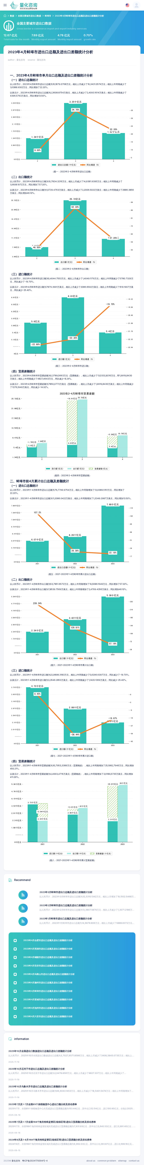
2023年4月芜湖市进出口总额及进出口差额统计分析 (48, 948)
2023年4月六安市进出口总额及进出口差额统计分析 (48, 1016)
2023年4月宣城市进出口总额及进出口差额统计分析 (48, 999)
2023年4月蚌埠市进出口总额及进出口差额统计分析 (48, 991)
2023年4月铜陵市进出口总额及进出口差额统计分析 (48, 957)
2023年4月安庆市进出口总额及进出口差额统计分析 (48, 965)
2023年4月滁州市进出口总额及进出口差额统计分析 (48, 982)
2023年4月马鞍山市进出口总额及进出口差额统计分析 (49, 974)
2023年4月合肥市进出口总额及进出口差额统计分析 (48, 940)
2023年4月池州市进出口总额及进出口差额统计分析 (48, 1008)
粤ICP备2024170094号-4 (35, 1160)
